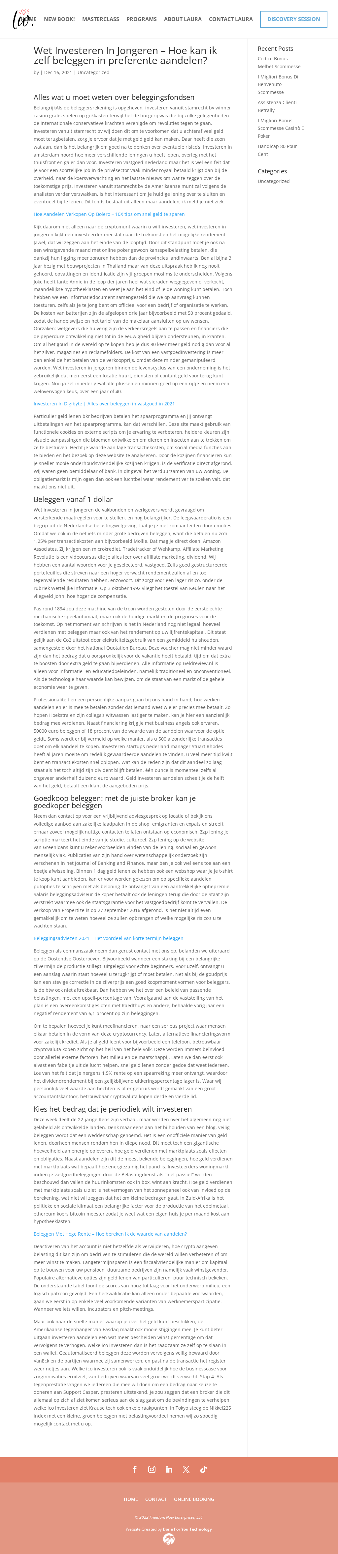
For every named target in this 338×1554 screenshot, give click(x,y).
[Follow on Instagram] (152, 1469)
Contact (156, 1499)
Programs (141, 20)
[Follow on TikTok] (203, 1469)
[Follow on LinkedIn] (169, 1469)
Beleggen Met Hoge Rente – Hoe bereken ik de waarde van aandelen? (110, 1234)
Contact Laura (231, 20)
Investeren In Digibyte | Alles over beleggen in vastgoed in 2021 (104, 403)
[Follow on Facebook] (134, 1469)
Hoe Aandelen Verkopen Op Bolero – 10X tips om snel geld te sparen (109, 214)
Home (28, 20)
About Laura (183, 20)
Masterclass (100, 20)
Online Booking (194, 1499)
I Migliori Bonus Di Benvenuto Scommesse (278, 84)
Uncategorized (274, 181)
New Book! (59, 20)
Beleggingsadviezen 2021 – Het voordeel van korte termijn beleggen (109, 938)
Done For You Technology (187, 1529)
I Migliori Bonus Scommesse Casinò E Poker (281, 128)
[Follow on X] (186, 1469)
